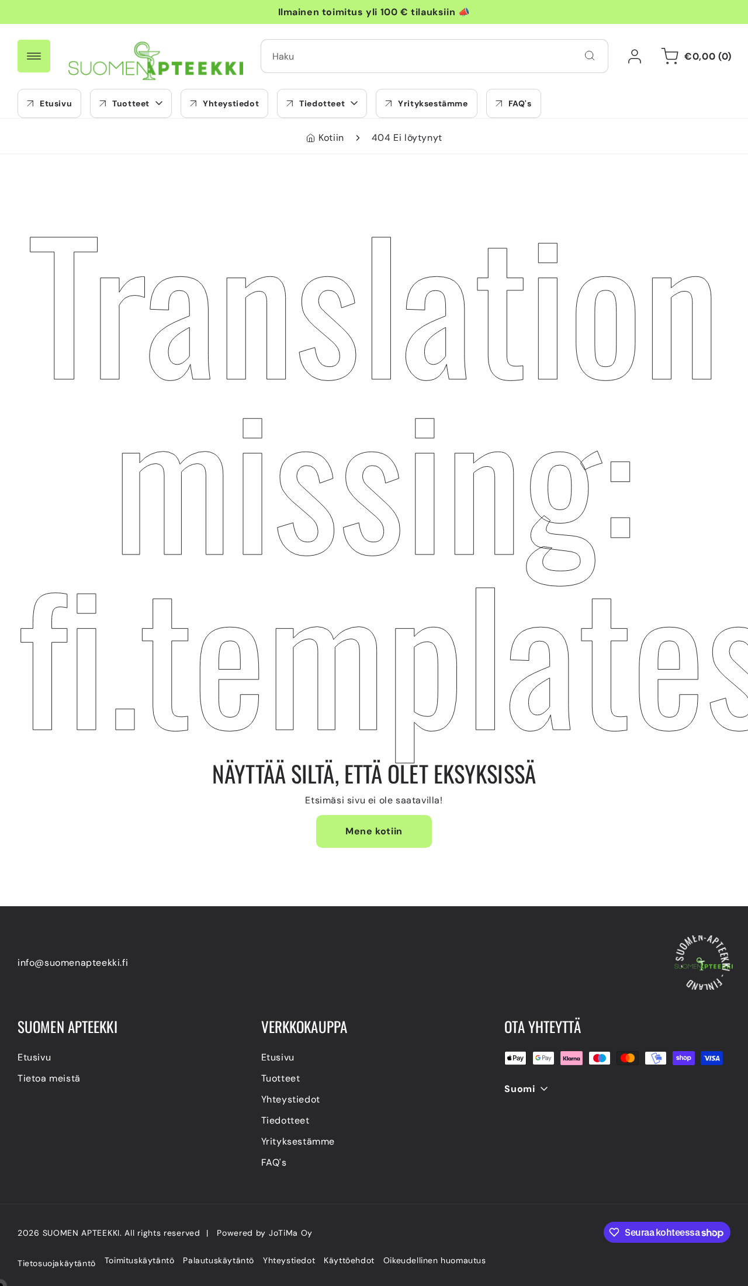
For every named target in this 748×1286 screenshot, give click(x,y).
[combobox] (434, 56)
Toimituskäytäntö (140, 1260)
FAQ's (274, 1162)
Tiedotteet (285, 1120)
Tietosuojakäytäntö (57, 1263)
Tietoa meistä (49, 1078)
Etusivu (34, 1057)
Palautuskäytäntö (218, 1260)
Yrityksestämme (298, 1141)
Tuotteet (280, 1078)
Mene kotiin (374, 831)
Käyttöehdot (349, 1260)
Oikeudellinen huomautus (434, 1260)
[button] (131, 103)
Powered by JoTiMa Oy (265, 1233)
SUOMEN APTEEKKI (81, 1233)
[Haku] (589, 55)
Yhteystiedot (290, 1099)
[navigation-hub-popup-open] (34, 56)
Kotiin (331, 137)
